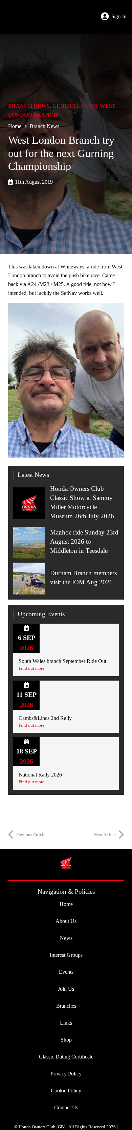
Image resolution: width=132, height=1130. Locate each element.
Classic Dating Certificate (66, 1057)
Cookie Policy (66, 1090)
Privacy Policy (66, 1073)
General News (74, 106)
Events (66, 972)
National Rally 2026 (40, 775)
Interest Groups (66, 955)
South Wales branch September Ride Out (62, 661)
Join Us (66, 989)
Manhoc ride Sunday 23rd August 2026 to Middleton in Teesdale (84, 541)
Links (66, 1023)
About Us (66, 921)
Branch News (29, 106)
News (66, 938)
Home (14, 126)
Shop (66, 1040)
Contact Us (66, 1107)
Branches (66, 1006)
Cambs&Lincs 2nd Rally (45, 718)
